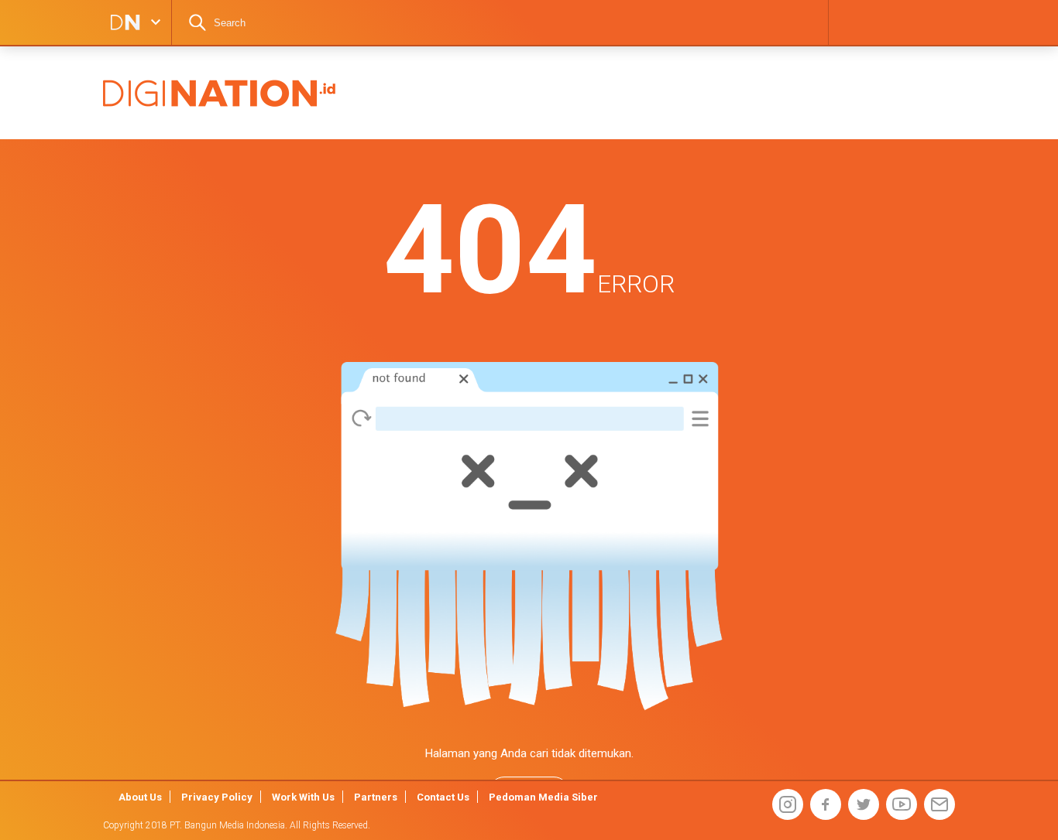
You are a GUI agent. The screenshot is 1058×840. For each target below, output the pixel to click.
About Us (140, 797)
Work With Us (303, 797)
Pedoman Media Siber (543, 797)
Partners (375, 797)
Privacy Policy (216, 797)
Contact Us (443, 797)
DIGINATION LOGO (121, 22)
